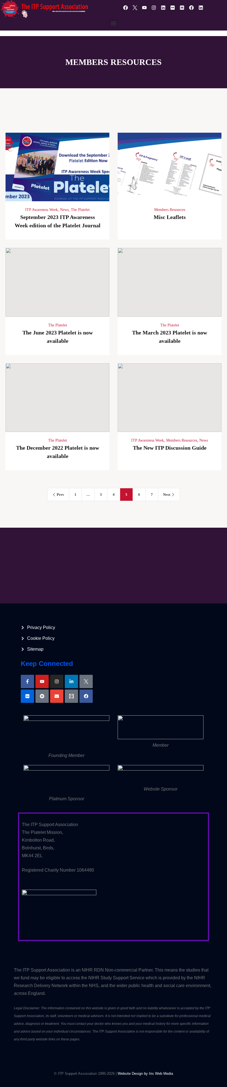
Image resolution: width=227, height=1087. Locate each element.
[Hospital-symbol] (42, 696)
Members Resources (169, 210)
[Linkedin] (163, 7)
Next (166, 494)
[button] (113, 23)
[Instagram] (153, 7)
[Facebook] (125, 7)
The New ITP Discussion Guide (170, 448)
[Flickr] (172, 7)
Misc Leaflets (170, 217)
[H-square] (182, 7)
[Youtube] (144, 7)
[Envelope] (56, 696)
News (64, 210)
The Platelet (80, 210)
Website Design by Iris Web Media (145, 1073)
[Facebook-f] (27, 681)
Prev (60, 494)
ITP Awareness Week (41, 210)
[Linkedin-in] (71, 681)
